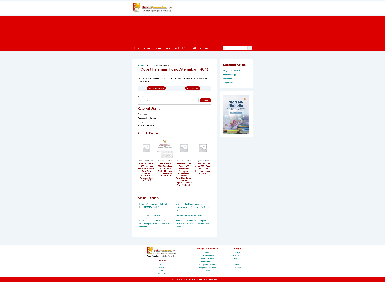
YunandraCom (211, 279)
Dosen (207, 271)
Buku (168, 48)
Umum (238, 253)
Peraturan (147, 48)
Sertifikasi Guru (229, 79)
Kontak (162, 267)
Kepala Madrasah (207, 262)
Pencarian (141, 97)
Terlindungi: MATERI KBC (150, 215)
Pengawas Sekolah (207, 265)
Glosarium (204, 48)
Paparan (237, 268)
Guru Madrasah (207, 256)
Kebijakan (162, 273)
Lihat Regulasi (192, 88)
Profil (162, 264)
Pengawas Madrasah (207, 268)
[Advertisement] (192, 30)
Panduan (158, 48)
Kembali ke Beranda (156, 88)
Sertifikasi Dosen (230, 83)
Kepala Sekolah (207, 259)
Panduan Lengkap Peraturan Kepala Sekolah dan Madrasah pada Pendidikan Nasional (192, 224)
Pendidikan (238, 256)
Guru (207, 253)
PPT (184, 48)
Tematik (192, 48)
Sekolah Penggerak (231, 75)
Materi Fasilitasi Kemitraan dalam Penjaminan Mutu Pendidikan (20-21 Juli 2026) (192, 207)
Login (162, 270)
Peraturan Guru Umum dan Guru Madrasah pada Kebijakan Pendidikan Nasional (155, 224)
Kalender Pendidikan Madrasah (189, 215)
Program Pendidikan (231, 70)
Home (136, 48)
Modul (176, 48)
